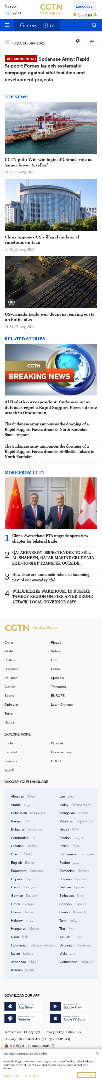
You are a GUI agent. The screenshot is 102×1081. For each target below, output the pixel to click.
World (8, 651)
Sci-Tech (11, 678)
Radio (32, 26)
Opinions (11, 704)
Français (10, 761)
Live (54, 660)
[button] (11, 302)
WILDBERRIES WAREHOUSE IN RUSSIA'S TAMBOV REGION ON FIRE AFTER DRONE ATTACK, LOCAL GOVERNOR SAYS (52, 596)
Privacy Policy (11, 1076)
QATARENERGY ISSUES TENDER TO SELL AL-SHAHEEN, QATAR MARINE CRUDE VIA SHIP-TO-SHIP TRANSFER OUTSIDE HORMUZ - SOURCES (53, 558)
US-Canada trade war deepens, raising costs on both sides (49, 317)
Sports (9, 695)
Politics (9, 660)
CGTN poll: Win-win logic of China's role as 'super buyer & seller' (48, 162)
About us (74, 1032)
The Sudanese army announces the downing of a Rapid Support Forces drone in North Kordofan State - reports (47, 429)
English (9, 743)
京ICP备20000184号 (56, 1039)
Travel (8, 713)
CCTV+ (56, 761)
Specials (57, 678)
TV (51, 26)
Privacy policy (54, 1032)
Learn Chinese (62, 704)
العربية (9, 770)
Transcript (58, 686)
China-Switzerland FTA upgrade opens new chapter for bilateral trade (50, 538)
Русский (57, 743)
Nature (9, 722)
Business (11, 669)
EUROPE (58, 695)
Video (55, 651)
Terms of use (13, 1032)
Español (10, 752)
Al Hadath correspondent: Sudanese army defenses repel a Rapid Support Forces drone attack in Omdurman (51, 407)
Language (84, 6)
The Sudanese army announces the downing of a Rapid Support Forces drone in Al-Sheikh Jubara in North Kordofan (49, 451)
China (8, 642)
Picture (56, 642)
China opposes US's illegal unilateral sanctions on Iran (42, 239)
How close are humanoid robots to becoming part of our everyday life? (50, 577)
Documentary (61, 752)
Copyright (33, 1032)
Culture (9, 686)
